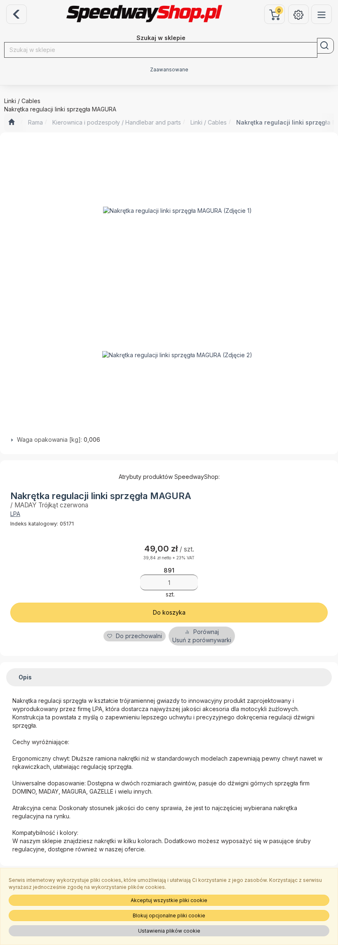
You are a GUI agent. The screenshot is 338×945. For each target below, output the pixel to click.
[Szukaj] (325, 46)
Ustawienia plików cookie (169, 931)
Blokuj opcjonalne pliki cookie (169, 915)
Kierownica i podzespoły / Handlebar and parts (116, 122)
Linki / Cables (208, 122)
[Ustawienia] (298, 14)
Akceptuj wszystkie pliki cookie (169, 900)
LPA (15, 513)
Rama (35, 122)
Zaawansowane (169, 70)
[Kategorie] (321, 14)
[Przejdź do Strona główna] (11, 122)
